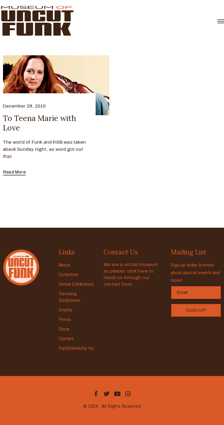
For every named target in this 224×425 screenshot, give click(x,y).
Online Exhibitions (76, 284)
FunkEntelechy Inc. (77, 348)
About (64, 265)
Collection (68, 274)
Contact (66, 338)
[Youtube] (117, 394)
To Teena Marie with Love (39, 123)
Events (65, 310)
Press (65, 319)
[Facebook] (96, 394)
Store (64, 329)
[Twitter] (106, 394)
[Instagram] (128, 394)
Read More (14, 172)
